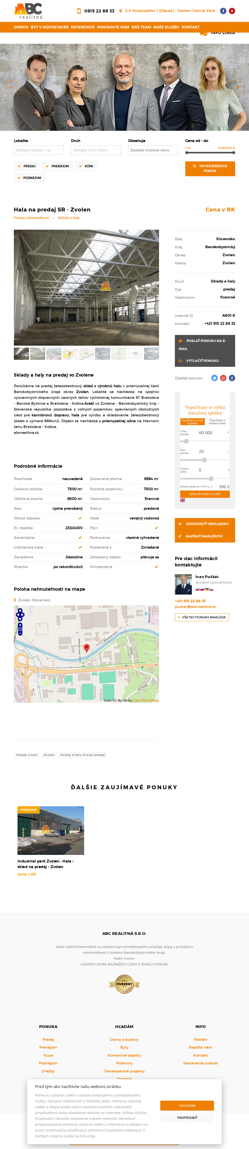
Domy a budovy (124, 1039)
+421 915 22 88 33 (190, 601)
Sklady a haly (69, 218)
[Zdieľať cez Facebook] (232, 378)
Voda (94, 518)
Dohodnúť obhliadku (207, 524)
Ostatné (124, 1079)
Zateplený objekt (105, 557)
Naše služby (166, 27)
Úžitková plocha (28, 498)
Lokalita (21, 140)
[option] (124, 87)
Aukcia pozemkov (33, 37)
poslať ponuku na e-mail (202, 345)
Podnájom (32, 178)
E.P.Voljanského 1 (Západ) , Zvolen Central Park (170, 11)
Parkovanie (100, 537)
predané (28, 810)
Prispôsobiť (187, 1117)
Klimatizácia (101, 566)
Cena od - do (196, 140)
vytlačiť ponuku (202, 361)
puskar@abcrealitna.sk (195, 606)
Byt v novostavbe (50, 27)
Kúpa (89, 166)
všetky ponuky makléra (203, 617)
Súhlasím (187, 1105)
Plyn (94, 528)
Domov (21, 27)
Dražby (48, 1071)
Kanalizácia (24, 537)
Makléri (200, 1039)
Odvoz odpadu (27, 518)
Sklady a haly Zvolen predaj (82, 755)
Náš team (141, 27)
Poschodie (23, 478)
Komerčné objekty (124, 1055)
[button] (11, 87)
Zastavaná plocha (106, 478)
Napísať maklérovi (203, 536)
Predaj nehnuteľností (31, 218)
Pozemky (124, 1063)
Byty (124, 1047)
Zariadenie (23, 557)
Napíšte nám (200, 1047)
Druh (75, 140)
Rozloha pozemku (106, 489)
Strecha (21, 566)
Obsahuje (136, 140)
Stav (18, 508)
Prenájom (60, 166)
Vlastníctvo (100, 498)
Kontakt (191, 27)
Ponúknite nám (113, 27)
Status (95, 508)
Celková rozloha (28, 489)
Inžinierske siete (28, 547)
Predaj (30, 166)
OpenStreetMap (145, 700)
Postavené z (101, 547)
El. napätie (23, 528)
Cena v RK (220, 209)
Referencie (83, 27)
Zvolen (49, 755)
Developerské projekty (124, 1071)
